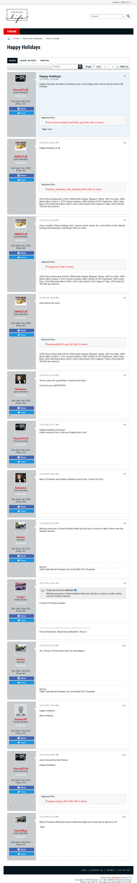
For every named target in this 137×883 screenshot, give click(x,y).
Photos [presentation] (44, 61)
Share (23, 109)
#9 (125, 583)
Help (84, 870)
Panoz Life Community (32, 38)
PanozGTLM (20, 89)
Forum (16, 38)
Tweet (23, 113)
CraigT (21, 597)
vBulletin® (115, 878)
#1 (125, 76)
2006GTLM (20, 156)
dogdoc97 (21, 719)
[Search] (128, 16)
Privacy (111, 870)
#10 (124, 645)
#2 (125, 143)
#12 (124, 755)
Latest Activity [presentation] (28, 61)
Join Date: (16, 101)
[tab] (12, 60)
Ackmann (20, 389)
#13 (124, 817)
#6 (125, 425)
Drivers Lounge (52, 38)
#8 (125, 523)
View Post (75, 590)
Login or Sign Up (120, 2)
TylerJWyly (20, 830)
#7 (125, 474)
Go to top (124, 870)
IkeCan (21, 537)
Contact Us (96, 870)
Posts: (19, 104)
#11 (124, 705)
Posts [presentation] (12, 61)
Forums (11, 31)
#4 (125, 298)
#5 (125, 375)
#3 (125, 220)
